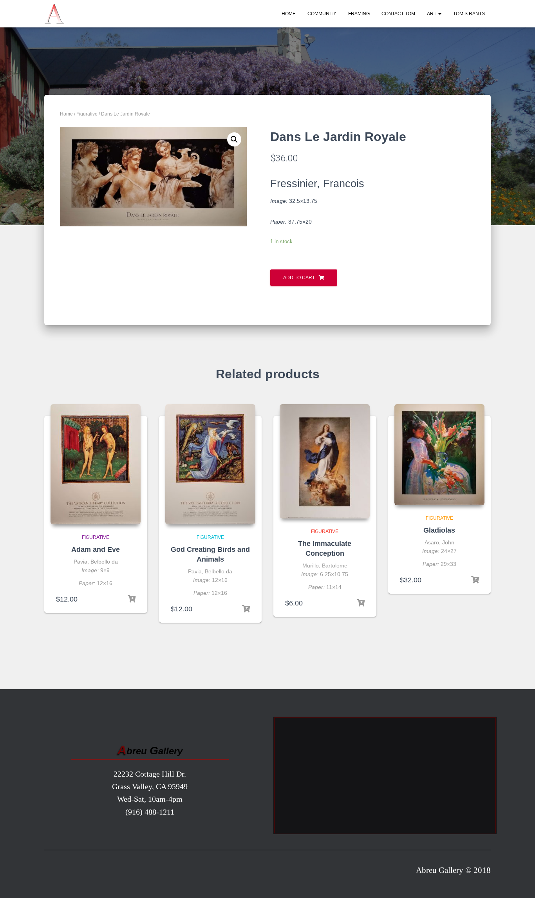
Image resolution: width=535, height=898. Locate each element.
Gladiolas (439, 530)
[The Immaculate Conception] (325, 461)
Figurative (87, 114)
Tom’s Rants (469, 13)
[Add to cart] (132, 599)
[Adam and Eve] (96, 464)
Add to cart (299, 277)
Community (321, 13)
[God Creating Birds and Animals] (210, 464)
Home (289, 13)
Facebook (53, 872)
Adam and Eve (95, 549)
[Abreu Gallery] (54, 13)
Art (432, 13)
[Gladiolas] (439, 454)
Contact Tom (398, 13)
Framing (359, 13)
